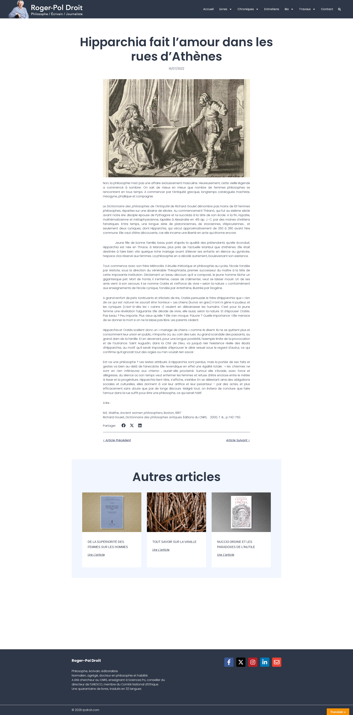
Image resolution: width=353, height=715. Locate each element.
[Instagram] (252, 662)
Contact (327, 9)
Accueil (208, 9)
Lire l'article (96, 554)
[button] (124, 425)
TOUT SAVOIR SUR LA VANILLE (174, 541)
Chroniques (246, 9)
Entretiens (271, 9)
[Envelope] (276, 662)
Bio (287, 9)
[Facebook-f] (228, 662)
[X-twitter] (240, 662)
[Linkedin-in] (264, 662)
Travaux (305, 9)
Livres (223, 9)
